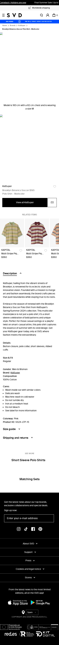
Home (4, 26)
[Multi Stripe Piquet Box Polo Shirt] (12, 233)
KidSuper (21, 26)
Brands (12, 26)
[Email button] (52, 202)
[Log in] (47, 15)
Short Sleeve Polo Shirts (28, 460)
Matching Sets (29, 479)
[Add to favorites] (55, 187)
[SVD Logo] (14, 15)
